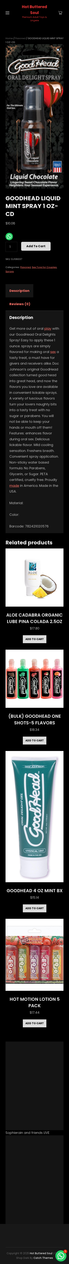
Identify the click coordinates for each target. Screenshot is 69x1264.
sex (53, 351)
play (47, 328)
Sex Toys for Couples (44, 267)
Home (9, 38)
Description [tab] (19, 290)
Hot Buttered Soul (41, 1253)
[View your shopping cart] (60, 13)
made (14, 485)
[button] (58, 50)
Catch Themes (43, 1258)
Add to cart (35, 246)
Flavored (20, 38)
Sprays (10, 271)
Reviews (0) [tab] (19, 304)
